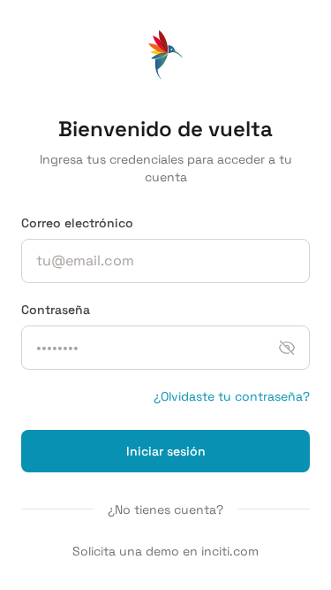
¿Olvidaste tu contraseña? (232, 396)
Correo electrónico (77, 223)
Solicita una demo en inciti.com (165, 551)
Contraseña (55, 310)
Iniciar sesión (166, 451)
